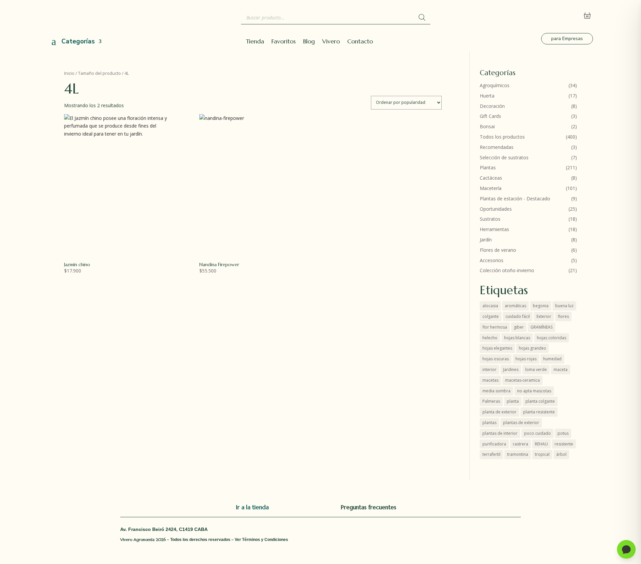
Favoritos (283, 42)
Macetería (490, 188)
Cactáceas (491, 178)
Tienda (255, 42)
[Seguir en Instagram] (448, 507)
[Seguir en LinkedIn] (435, 507)
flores (563, 316)
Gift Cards (490, 116)
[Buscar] (422, 17)
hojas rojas (526, 359)
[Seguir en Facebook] (422, 507)
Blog (309, 42)
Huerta (487, 95)
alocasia (490, 306)
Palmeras (491, 401)
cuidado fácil (517, 316)
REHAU (541, 444)
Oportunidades (496, 209)
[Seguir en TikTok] (462, 507)
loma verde (536, 369)
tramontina (517, 454)
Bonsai (487, 126)
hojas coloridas (551, 338)
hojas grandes (532, 348)
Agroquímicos (494, 85)
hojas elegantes (497, 348)
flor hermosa (494, 327)
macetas (490, 380)
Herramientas (494, 229)
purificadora (494, 444)
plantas (489, 422)
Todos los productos (502, 137)
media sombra (496, 391)
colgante (490, 316)
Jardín (486, 239)
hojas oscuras (495, 359)
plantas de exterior (521, 422)
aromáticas (515, 306)
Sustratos (490, 219)
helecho (489, 338)
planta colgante (540, 401)
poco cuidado (537, 433)
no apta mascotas (534, 391)
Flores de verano (498, 250)
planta (513, 401)
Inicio (69, 73)
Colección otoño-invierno (507, 270)
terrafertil (491, 454)
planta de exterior (499, 412)
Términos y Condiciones (265, 539)
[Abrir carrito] (587, 16)
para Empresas (567, 38)
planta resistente (539, 412)
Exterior (544, 316)
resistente (564, 444)
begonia (541, 306)
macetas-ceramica (522, 380)
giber (519, 327)
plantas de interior (499, 433)
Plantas (488, 167)
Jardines (510, 369)
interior (489, 369)
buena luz (564, 306)
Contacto (360, 42)
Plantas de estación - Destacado (515, 198)
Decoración (492, 106)
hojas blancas (517, 338)
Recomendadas (496, 147)
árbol (561, 454)
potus (563, 433)
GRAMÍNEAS (541, 327)
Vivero (331, 42)
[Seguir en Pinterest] (475, 507)
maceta (561, 369)
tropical (542, 454)
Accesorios (491, 260)
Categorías (78, 41)
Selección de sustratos (504, 157)
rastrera (520, 444)
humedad (552, 359)
